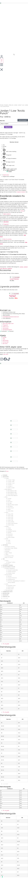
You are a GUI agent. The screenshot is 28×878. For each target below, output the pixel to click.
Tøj (4, 559)
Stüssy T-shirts (11, 562)
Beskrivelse (6, 175)
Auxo (7, 471)
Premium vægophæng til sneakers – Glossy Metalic (17, 581)
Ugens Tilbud (8, 552)
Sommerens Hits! (8, 591)
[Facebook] (5, 359)
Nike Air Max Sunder (13, 504)
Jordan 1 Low (21, 105)
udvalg (22, 210)
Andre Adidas (11, 537)
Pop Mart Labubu (8, 565)
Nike (6, 497)
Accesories (5, 270)
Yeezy (6, 512)
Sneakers (6, 105)
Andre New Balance (12, 495)
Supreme (7, 563)
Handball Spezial (12, 531)
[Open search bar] (14, 54)
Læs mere (6, 221)
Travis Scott (11, 507)
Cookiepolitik (11, 331)
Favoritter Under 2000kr (11, 548)
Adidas (7, 526)
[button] (14, 175)
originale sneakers (21, 192)
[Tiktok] (8, 359)
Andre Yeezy (11, 525)
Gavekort (6, 595)
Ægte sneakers (7, 214)
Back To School (9, 557)
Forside (1, 105)
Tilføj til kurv (8, 127)
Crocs (9, 543)
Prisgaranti (6, 224)
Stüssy (6, 560)
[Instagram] (1, 359)
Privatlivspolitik (4, 331)
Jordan (15, 105)
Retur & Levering (7, 239)
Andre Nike (10, 511)
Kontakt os (6, 596)
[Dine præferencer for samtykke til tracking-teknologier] (2, 877)
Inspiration (6, 593)
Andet (6, 538)
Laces (6, 584)
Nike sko (11, 105)
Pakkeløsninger (9, 590)
